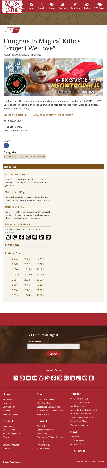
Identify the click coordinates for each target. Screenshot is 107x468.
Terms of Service (44, 448)
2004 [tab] (27, 295)
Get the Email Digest (16, 192)
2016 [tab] (27, 274)
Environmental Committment (50, 410)
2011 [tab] (15, 284)
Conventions (10, 156)
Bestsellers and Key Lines (48, 406)
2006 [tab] (39, 290)
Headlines (7, 399)
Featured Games (10, 414)
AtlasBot (41, 426)
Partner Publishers (79, 425)
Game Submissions (45, 429)
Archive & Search (78, 444)
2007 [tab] (27, 290)
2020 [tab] (15, 269)
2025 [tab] (27, 258)
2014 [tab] (15, 279)
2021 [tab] (39, 264)
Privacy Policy (43, 444)
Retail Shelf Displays (80, 421)
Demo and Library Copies (82, 417)
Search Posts (12, 244)
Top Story (74, 436)
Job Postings (43, 433)
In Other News (77, 440)
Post (16, 29)
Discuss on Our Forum (17, 174)
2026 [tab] (15, 258)
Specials (6, 410)
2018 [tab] (39, 269)
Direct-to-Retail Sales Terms (83, 410)
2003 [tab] (39, 295)
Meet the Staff (43, 414)
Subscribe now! (43, 200)
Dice (5, 441)
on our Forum (21, 182)
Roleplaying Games (12, 433)
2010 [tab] (27, 284)
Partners (7, 448)
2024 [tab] (39, 258)
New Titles (8, 403)
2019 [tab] (27, 269)
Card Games (8, 426)
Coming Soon (9, 406)
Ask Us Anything (78, 406)
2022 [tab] (27, 264)
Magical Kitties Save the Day (31, 156)
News (10, 29)
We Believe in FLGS (79, 398)
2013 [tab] (27, 279)
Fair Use (40, 441)
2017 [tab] (15, 274)
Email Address (34, 341)
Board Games (9, 429)
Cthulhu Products (11, 444)
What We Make (44, 403)
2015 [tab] (39, 274)
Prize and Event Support (81, 413)
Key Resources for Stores (82, 402)
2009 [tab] (39, 284)
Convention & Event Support (50, 437)
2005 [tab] (15, 295)
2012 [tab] (39, 279)
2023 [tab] (15, 264)
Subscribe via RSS (14, 206)
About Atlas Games (45, 399)
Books (6, 437)
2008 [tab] (15, 290)
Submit (53, 353)
